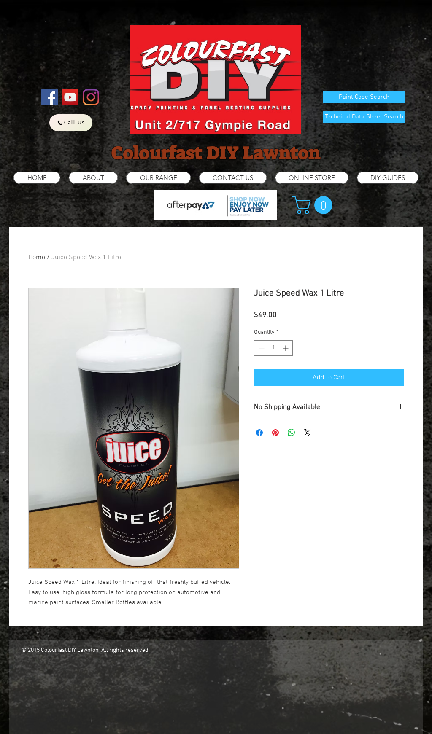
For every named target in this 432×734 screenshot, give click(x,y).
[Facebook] (49, 97)
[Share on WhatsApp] (291, 432)
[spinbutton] (273, 348)
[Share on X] (307, 432)
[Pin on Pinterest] (275, 432)
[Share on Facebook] (259, 432)
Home (36, 257)
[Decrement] (260, 348)
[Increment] (286, 348)
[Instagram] (91, 97)
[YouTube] (70, 97)
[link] (314, 205)
